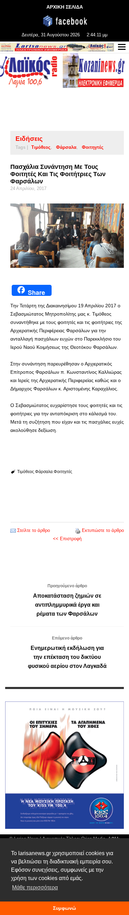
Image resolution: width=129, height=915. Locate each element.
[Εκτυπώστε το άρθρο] (77, 530)
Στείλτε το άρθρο (33, 530)
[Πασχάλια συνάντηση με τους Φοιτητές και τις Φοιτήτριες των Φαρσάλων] (67, 235)
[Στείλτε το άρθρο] (13, 530)
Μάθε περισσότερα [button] (35, 887)
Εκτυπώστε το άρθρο (103, 530)
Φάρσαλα (66, 147)
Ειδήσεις (29, 138)
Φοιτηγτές (93, 147)
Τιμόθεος (41, 147)
